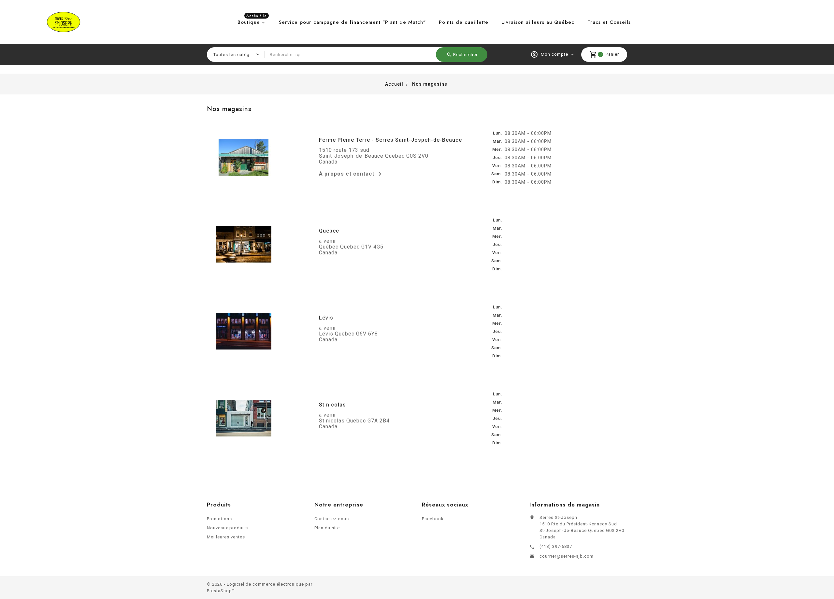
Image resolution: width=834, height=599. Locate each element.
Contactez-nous (331, 518)
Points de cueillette (463, 22)
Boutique (252, 20)
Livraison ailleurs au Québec (537, 22)
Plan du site (327, 527)
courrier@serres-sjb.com (566, 556)
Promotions (219, 518)
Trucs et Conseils (609, 22)
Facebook (433, 518)
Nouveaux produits (227, 527)
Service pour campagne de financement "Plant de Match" (352, 22)
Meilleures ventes (226, 537)
